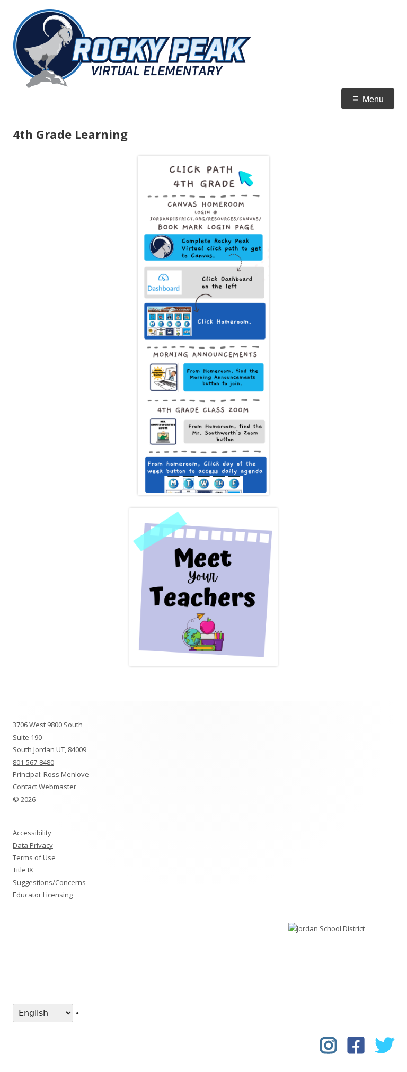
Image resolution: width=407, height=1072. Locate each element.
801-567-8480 (33, 762)
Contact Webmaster (44, 786)
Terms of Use (34, 857)
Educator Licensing (43, 894)
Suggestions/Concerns (49, 882)
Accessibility (32, 832)
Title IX (23, 869)
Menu (373, 99)
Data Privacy (33, 845)
